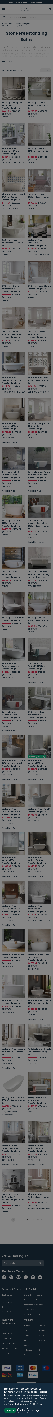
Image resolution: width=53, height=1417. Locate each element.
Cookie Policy (35, 1404)
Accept (10, 1410)
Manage (35, 1410)
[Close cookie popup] (50, 1385)
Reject (23, 1410)
